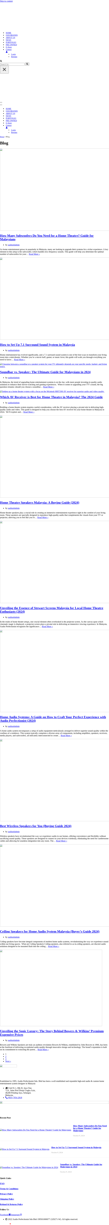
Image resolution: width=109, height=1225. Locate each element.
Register (14, 57)
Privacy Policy (6, 1194)
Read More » (34, 254)
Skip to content (6, 1)
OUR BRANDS (12, 35)
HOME (8, 33)
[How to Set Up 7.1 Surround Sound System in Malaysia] (24, 1149)
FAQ (2, 1183)
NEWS (8, 40)
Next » (8, 1061)
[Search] (1, 61)
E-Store (9, 47)
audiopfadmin (14, 245)
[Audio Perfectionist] (17, 28)
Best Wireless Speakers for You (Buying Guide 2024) (35, 826)
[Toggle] (46, 128)
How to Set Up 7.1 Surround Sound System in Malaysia (37, 344)
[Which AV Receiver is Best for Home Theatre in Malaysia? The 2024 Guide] (52, 391)
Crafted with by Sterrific (9, 1224)
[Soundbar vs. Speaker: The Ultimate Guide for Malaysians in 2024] (54, 366)
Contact (9, 50)
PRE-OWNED (11, 45)
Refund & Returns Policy (11, 1204)
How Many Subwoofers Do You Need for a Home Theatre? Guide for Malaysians (90, 1128)
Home (2, 137)
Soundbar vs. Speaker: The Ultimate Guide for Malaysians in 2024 (45, 372)
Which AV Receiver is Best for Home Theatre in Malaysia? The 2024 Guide (51, 397)
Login (13, 54)
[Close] (4, 69)
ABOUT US (10, 38)
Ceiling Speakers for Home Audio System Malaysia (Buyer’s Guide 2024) (49, 931)
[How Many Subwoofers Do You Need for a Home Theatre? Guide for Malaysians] (35, 1130)
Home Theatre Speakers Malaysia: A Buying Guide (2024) (39, 502)
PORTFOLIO (11, 42)
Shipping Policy (7, 1199)
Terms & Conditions (9, 1189)
